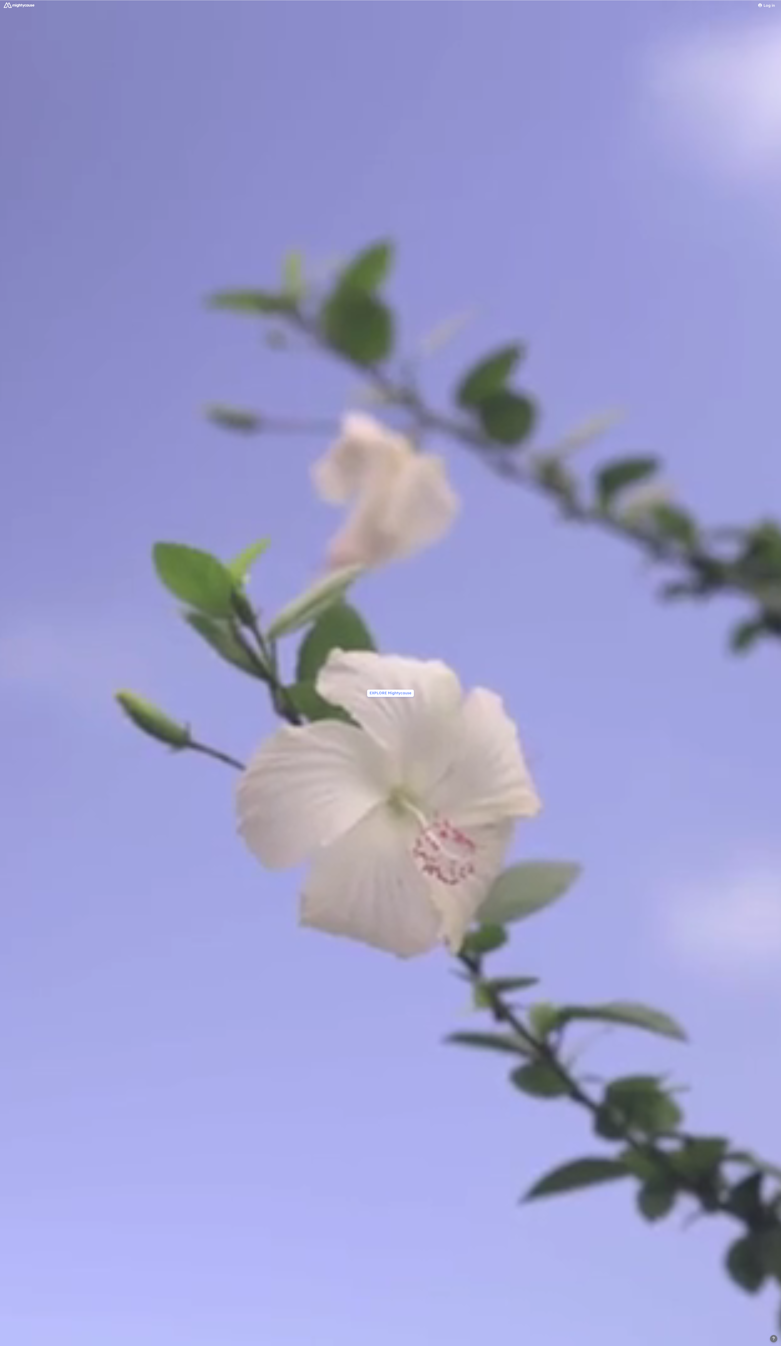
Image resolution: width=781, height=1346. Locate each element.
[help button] (773, 1338)
